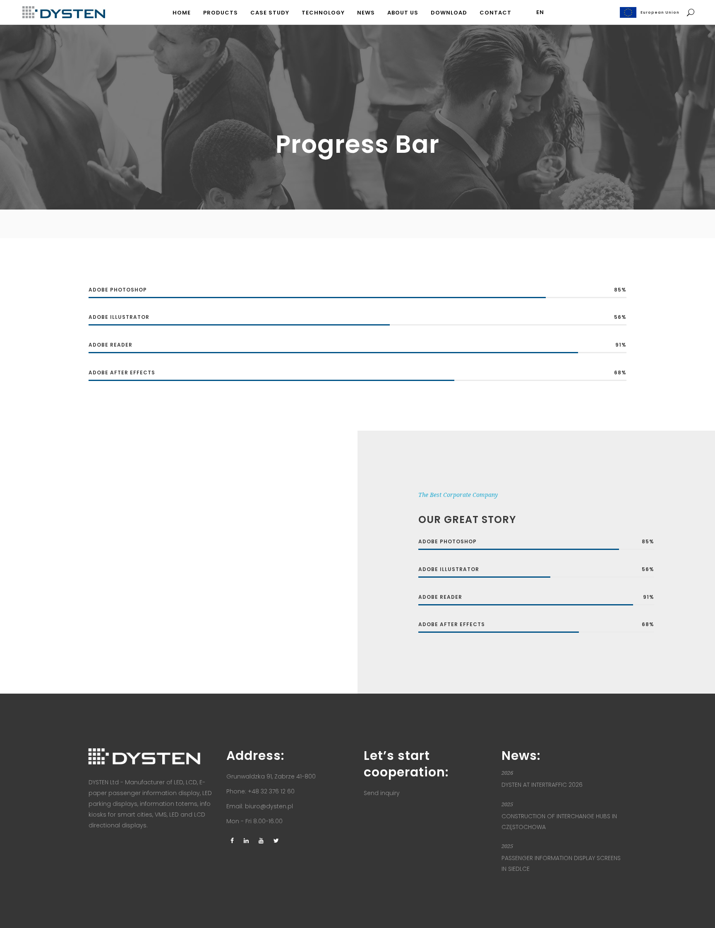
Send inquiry (382, 793)
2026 (507, 773)
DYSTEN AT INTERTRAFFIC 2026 (542, 785)
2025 (507, 804)
